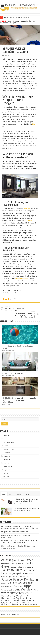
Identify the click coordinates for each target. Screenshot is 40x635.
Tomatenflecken (6, 590)
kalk (3, 573)
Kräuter (24, 573)
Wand (36, 590)
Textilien (18, 586)
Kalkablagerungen (13, 574)
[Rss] (20, 631)
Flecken (30, 563)
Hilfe (19, 570)
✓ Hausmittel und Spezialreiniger (15, 597)
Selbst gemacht (8, 466)
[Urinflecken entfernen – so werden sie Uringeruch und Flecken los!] (6, 502)
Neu (10, 494)
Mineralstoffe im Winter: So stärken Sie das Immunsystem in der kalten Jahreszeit (24, 314)
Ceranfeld (5, 564)
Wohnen (6, 477)
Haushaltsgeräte (8, 449)
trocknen (16, 589)
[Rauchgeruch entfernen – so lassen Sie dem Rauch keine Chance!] (6, 512)
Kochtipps (6, 459)
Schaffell (3, 583)
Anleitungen (19, 560)
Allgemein (6, 435)
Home (9, 21)
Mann (20, 576)
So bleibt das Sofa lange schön (14, 373)
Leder (15, 576)
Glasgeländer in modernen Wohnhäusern (16, 17)
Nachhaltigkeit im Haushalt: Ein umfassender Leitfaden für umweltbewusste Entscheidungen (19, 400)
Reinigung (31, 579)
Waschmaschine (22, 593)
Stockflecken (5, 586)
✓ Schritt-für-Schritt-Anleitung (17, 602)
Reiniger (18, 579)
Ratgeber (7, 579)
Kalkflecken (28, 220)
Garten (5, 446)
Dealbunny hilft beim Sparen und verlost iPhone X (15, 308)
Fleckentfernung (8, 442)
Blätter (29, 559)
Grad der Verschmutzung (24, 567)
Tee (11, 586)
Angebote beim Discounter (10, 614)
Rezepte (6, 463)
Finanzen (6, 439)
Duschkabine (13, 563)
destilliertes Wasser (21, 278)
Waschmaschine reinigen (8, 596)
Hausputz (16, 21)
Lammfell (31, 574)
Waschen (6, 473)
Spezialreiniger (25, 582)
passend (25, 576)
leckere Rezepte (6, 576)
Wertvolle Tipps (21, 596)
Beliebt (4, 494)
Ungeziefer (6, 470)
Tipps (27, 586)
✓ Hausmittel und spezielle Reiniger (16, 599)
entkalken (21, 564)
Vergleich (28, 589)
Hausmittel (6, 452)
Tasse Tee (27, 208)
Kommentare (19, 494)
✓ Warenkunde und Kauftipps (27, 604)
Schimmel (11, 582)
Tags (27, 494)
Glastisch (13, 567)
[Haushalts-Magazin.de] (20, 6)
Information (29, 570)
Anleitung (7, 559)
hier (33, 124)
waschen (7, 593)
